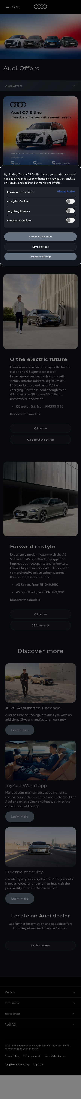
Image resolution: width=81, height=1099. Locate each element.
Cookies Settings (40, 256)
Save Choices (40, 246)
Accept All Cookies (40, 236)
